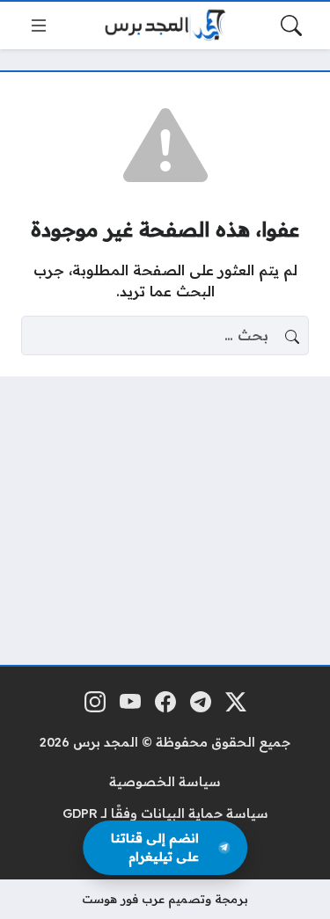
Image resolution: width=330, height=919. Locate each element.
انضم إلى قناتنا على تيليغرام (155, 847)
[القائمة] (38, 25)
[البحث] (291, 25)
